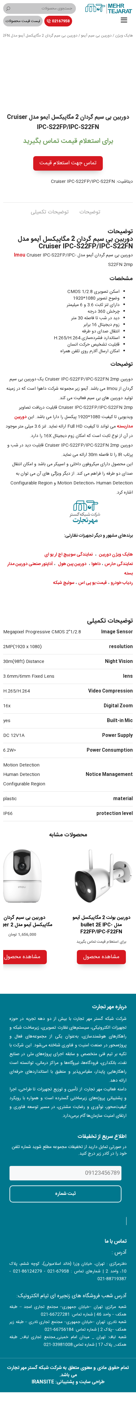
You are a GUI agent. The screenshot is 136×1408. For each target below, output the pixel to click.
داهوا (96, 564)
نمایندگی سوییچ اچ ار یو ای (68, 554)
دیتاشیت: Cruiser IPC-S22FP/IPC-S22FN (92, 181)
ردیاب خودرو (122, 583)
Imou (19, 255)
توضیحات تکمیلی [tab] (50, 212)
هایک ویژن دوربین (116, 554)
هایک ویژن (124, 35)
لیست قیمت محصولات (23, 21)
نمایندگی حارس (118, 564)
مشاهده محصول (101, 957)
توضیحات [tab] (89, 212)
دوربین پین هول (72, 564)
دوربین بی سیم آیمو (96, 35)
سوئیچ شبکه (63, 583)
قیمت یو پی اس (92, 583)
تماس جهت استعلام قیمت (68, 163)
